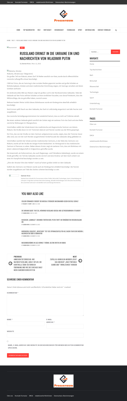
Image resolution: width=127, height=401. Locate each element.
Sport (80, 30)
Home (18, 30)
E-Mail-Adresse (50, 320)
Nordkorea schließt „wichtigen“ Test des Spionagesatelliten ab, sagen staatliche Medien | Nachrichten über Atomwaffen (52, 232)
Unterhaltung (90, 30)
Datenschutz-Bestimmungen (65, 2)
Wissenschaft (59, 30)
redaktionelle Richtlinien (44, 2)
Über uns (10, 2)
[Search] (116, 30)
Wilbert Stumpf (27, 204)
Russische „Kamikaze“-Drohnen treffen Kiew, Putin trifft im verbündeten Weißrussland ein (52, 221)
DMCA (32, 2)
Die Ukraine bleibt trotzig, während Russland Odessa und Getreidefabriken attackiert (51, 210)
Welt (39, 30)
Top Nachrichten (29, 30)
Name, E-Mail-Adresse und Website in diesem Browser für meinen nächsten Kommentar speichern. (46, 346)
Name (10, 319)
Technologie (71, 30)
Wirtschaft (47, 30)
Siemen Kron (26, 64)
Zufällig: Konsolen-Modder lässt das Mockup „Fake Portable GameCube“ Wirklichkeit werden (63, 260)
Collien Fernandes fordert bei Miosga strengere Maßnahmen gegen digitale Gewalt (50, 201)
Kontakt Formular (21, 2)
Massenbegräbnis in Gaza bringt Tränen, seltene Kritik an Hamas (44, 243)
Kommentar (12, 293)
